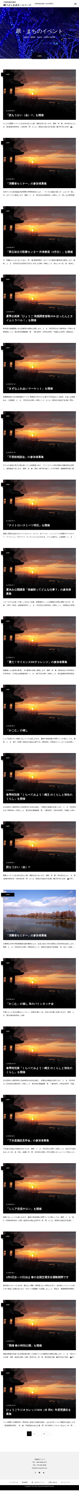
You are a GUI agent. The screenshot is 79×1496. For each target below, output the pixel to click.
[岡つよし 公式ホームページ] (17, 3)
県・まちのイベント (38, 1482)
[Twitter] (35, 1473)
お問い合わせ (52, 1482)
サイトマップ (65, 1482)
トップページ (13, 1482)
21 (44, 1434)
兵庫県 (8, 74)
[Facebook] (39, 1473)
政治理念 (25, 1482)
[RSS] (44, 1473)
